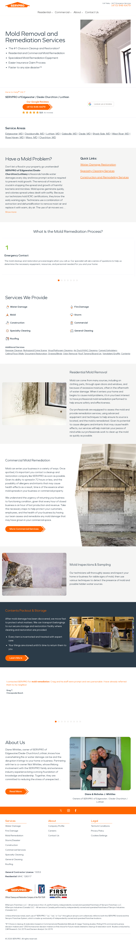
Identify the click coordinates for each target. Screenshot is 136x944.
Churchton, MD (47, 137)
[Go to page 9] (80, 721)
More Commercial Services (24, 528)
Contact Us (92, 12)
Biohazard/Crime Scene (35, 350)
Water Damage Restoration (98, 164)
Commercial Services (15, 850)
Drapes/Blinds (55, 353)
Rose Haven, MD (14, 137)
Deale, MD (85, 133)
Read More (16, 791)
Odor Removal (70, 353)
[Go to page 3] (64, 280)
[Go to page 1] (58, 280)
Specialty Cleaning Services (97, 171)
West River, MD (120, 133)
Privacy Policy (97, 830)
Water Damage (13, 826)
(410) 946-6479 (121, 5)
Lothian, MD (53, 133)
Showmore (10, 212)
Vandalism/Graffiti (111, 353)
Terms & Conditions (100, 826)
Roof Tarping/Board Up (89, 353)
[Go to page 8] (77, 721)
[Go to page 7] (77, 280)
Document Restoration (36, 353)
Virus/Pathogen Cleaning (60, 350)
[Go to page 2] (61, 280)
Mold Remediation (14, 835)
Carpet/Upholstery (108, 350)
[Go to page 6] (74, 280)
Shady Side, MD (101, 133)
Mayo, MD (31, 137)
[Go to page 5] (71, 280)
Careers (52, 830)
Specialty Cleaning (14, 854)
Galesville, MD (69, 133)
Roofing (9, 864)
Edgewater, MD (14, 133)
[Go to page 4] (67, 280)
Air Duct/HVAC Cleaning (85, 350)
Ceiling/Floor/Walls (14, 353)
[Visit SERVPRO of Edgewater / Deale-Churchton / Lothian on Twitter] (61, 810)
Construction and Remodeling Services (104, 177)
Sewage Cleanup (13, 350)
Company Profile (56, 826)
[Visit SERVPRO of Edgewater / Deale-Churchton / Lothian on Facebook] (75, 810)
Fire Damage (11, 830)
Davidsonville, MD (34, 133)
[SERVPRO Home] (17, 4)
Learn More (16, 657)
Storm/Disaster (12, 840)
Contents (125, 353)
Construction (11, 845)
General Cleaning (13, 859)
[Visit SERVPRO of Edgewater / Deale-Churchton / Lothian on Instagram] (68, 810)
